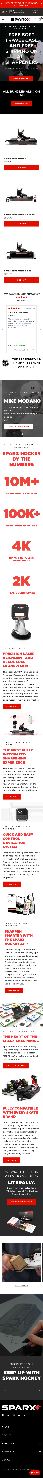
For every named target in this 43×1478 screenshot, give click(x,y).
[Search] (35, 19)
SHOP (5, 1427)
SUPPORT (8, 1451)
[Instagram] (15, 1415)
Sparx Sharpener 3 (15, 158)
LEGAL (6, 1459)
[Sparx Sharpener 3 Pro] (21, 251)
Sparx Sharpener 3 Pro (18, 271)
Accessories (21, 1285)
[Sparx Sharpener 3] (21, 138)
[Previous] (3, 329)
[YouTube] (20, 1415)
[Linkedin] (26, 1415)
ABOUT (6, 1435)
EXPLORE (8, 1443)
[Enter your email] (39, 1390)
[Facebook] (4, 1415)
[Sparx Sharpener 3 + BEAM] (21, 194)
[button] (21, 78)
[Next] (40, 329)
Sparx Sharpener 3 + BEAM (19, 215)
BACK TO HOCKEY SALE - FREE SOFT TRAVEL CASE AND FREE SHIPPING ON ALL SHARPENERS (21, 3)
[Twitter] (9, 1415)
